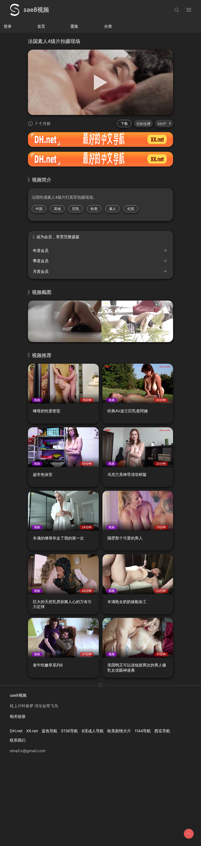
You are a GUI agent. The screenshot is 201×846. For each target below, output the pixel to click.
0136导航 (69, 730)
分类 (108, 26)
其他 (57, 209)
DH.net (16, 730)
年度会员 (41, 250)
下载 (124, 123)
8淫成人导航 (93, 730)
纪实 (130, 209)
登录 (8, 26)
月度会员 (41, 271)
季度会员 (41, 260)
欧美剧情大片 (119, 730)
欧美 (94, 209)
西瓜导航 (162, 730)
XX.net (32, 730)
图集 (74, 26)
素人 (112, 209)
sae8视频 (36, 9)
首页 (41, 26)
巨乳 (75, 209)
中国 (39, 209)
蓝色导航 (49, 730)
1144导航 (143, 730)
